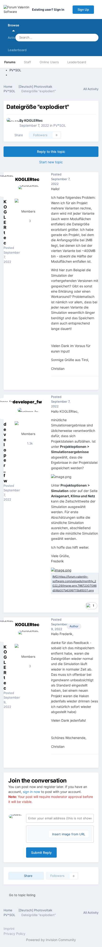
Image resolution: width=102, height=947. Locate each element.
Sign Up (83, 9)
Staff (27, 62)
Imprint (9, 929)
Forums (9, 62)
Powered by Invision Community (51, 940)
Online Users (49, 62)
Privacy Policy (14, 934)
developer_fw (27, 401)
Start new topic (51, 162)
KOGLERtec (33, 120)
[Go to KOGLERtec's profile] (11, 123)
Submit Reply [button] (41, 852)
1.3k (29, 443)
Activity (13, 37)
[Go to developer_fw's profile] (28, 418)
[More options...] (93, 179)
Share (18, 135)
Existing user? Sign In (49, 9)
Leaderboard (76, 62)
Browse (13, 25)
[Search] (93, 37)
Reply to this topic (51, 152)
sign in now (31, 792)
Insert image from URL (68, 834)
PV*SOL (59, 125)
